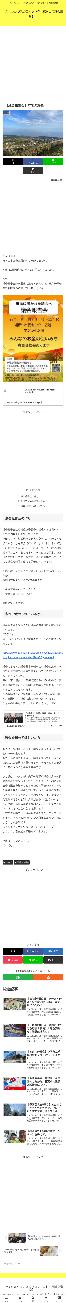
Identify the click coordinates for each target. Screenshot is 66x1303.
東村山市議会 (23, 862)
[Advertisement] (33, 64)
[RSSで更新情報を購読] (48, 977)
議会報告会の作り (30, 496)
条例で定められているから (34, 501)
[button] (33, 170)
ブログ (9, 862)
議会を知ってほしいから (33, 505)
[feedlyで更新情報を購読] (18, 977)
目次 (28, 490)
